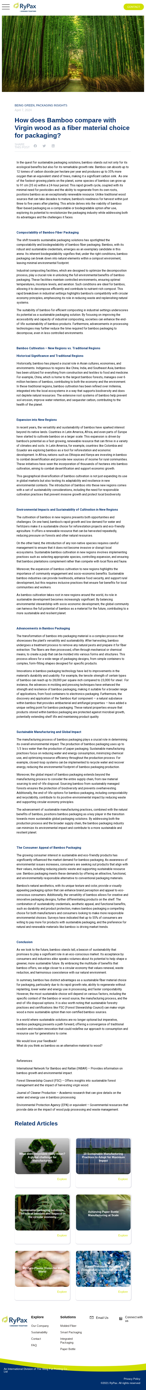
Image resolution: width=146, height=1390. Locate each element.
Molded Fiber (68, 1325)
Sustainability (39, 1332)
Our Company (40, 1325)
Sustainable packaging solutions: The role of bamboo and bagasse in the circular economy (42, 1213)
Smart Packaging (71, 1332)
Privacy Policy (132, 1378)
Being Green (25, 105)
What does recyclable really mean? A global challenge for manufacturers (42, 1157)
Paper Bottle (67, 1349)
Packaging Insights (51, 105)
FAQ (34, 1345)
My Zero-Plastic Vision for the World (42, 1269)
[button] (35, 146)
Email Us (102, 1317)
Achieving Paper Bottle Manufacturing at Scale (103, 1213)
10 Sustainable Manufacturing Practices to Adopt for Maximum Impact (103, 1157)
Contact (36, 1338)
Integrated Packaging (66, 1340)
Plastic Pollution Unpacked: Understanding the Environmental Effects (103, 1270)
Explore (62, 1179)
